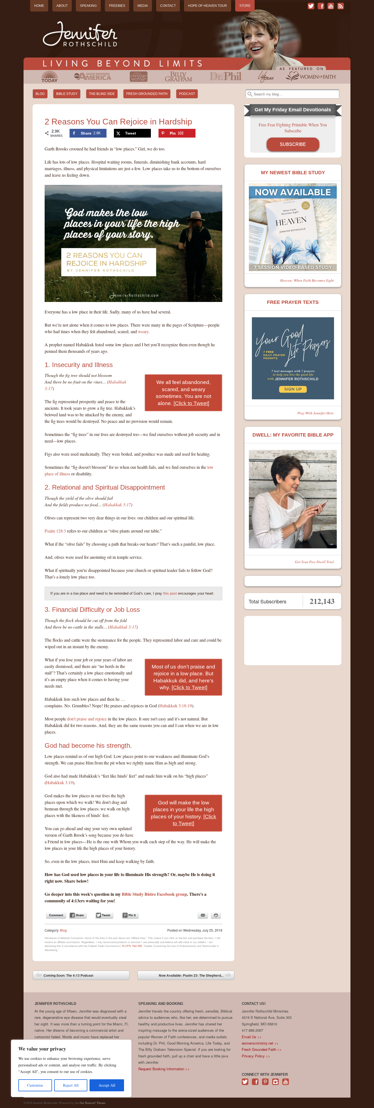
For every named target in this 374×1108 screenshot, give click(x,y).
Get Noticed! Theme (92, 1103)
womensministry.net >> (260, 1043)
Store (245, 6)
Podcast (187, 94)
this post (170, 593)
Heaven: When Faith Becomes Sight (307, 280)
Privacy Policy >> (256, 1055)
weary (143, 331)
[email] (203, 915)
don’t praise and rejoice (87, 719)
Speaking (88, 6)
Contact (168, 6)
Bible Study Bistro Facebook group (154, 894)
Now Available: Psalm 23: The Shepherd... (195, 976)
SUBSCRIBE (293, 144)
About (62, 6)
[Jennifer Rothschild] (187, 36)
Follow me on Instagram (275, 1084)
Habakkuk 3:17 (117, 504)
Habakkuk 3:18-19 (175, 705)
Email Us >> (252, 1036)
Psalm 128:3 (55, 531)
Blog (40, 94)
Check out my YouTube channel (330, 6)
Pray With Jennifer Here (315, 412)
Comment (56, 915)
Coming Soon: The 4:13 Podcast (64, 976)
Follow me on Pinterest (265, 1084)
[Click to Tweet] (191, 403)
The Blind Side (102, 94)
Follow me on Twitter (311, 6)
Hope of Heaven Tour (207, 6)
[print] (216, 915)
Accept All (107, 1085)
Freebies (117, 6)
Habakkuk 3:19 (59, 782)
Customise (35, 1085)
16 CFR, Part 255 (132, 946)
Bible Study (66, 94)
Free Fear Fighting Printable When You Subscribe (293, 127)
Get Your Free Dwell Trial (314, 561)
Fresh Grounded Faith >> (262, 1049)
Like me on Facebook (321, 6)
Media (142, 6)
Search (250, 94)
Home (39, 6)
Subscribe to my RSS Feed (340, 6)
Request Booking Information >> (164, 1068)
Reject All (71, 1085)
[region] (71, 1068)
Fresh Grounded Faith (147, 94)
